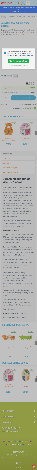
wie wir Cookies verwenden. (25, 55)
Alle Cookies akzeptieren (18, 61)
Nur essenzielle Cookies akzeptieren (18, 65)
